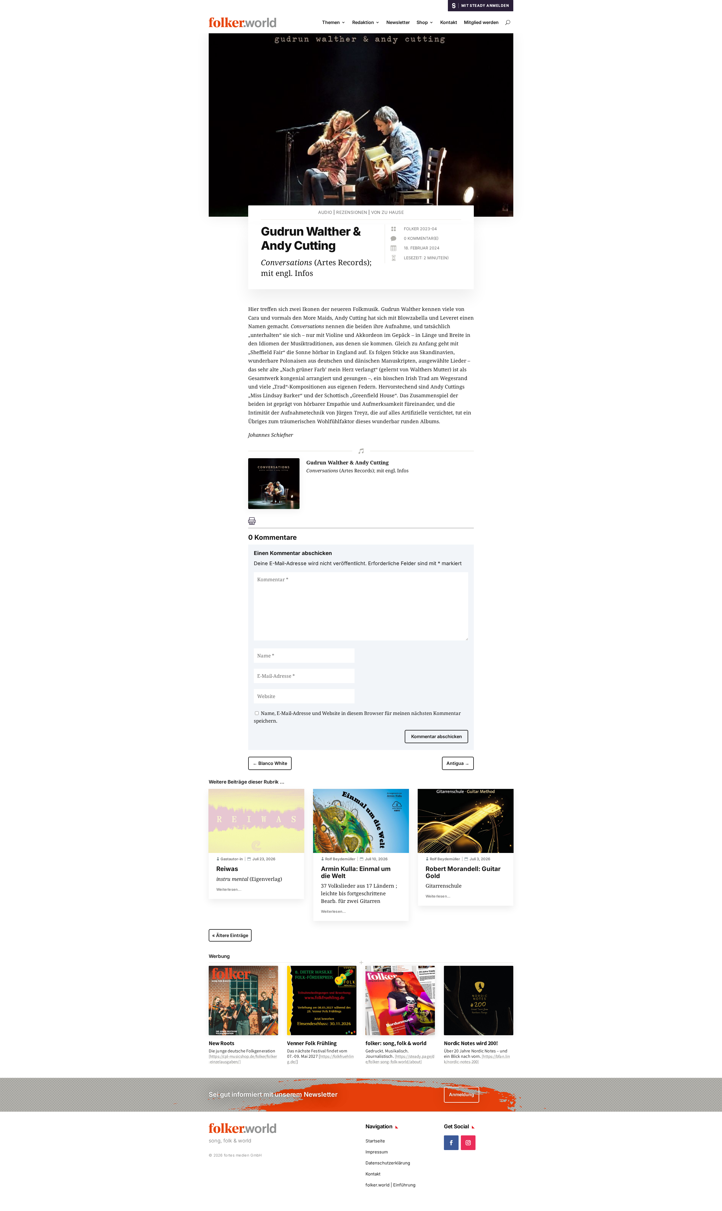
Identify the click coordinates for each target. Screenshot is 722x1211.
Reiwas (227, 868)
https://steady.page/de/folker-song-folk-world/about (400, 1059)
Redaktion (363, 22)
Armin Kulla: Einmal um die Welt (356, 872)
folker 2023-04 (420, 228)
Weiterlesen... (228, 889)
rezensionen (351, 212)
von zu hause (387, 212)
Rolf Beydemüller (340, 859)
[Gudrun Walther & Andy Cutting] (274, 507)
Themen (331, 22)
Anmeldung (461, 1094)
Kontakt (448, 22)
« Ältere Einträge (230, 935)
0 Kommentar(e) (421, 238)
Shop (422, 22)
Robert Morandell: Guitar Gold (463, 872)
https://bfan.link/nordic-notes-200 (477, 1059)
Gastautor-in (232, 859)
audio (325, 212)
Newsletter (398, 22)
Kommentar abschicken (436, 736)
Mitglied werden (481, 22)
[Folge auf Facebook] (451, 1142)
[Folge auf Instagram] (468, 1142)
